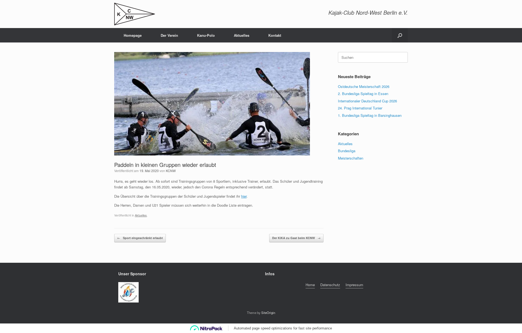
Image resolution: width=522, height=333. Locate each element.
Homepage (133, 35)
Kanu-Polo (206, 35)
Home (310, 284)
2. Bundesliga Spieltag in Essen (363, 93)
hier (244, 196)
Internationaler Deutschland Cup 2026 (367, 100)
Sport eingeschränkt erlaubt (140, 238)
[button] (400, 35)
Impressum (354, 284)
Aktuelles (241, 35)
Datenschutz (330, 284)
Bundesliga (346, 150)
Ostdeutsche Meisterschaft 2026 (363, 86)
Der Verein (169, 35)
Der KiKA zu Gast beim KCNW (296, 238)
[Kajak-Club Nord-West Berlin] (134, 14)
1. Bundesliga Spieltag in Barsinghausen (370, 115)
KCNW (171, 170)
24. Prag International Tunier (360, 108)
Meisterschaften (350, 158)
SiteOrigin (268, 312)
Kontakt (274, 35)
